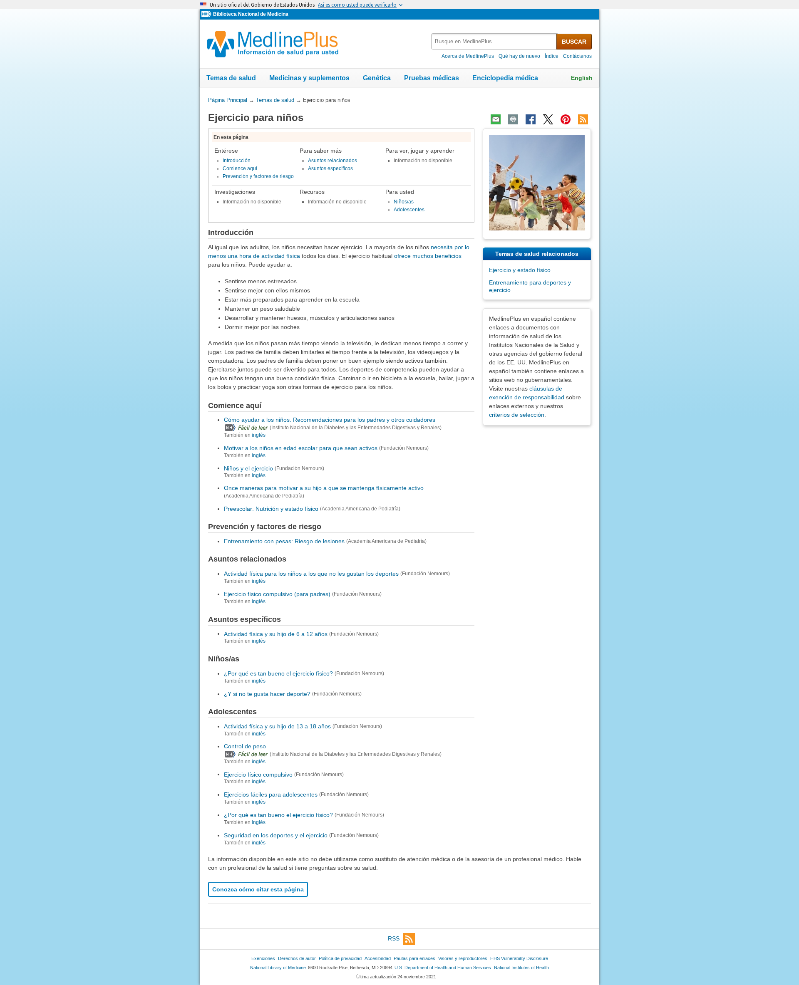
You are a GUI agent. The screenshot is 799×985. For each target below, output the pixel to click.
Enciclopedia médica (505, 78)
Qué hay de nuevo (519, 56)
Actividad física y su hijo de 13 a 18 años (277, 726)
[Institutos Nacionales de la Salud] (207, 14)
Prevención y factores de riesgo (258, 176)
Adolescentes (409, 210)
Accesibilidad (378, 958)
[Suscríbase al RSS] (583, 119)
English (582, 77)
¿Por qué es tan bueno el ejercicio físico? (278, 673)
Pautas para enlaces (414, 958)
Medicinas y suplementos (309, 78)
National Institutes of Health (521, 967)
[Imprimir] (513, 119)
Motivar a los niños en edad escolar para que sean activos (300, 448)
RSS (394, 938)
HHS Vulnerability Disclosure (519, 958)
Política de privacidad (340, 958)
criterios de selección (516, 414)
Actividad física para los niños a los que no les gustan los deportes (311, 573)
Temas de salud (231, 78)
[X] (548, 119)
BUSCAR (574, 41)
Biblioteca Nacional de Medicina (250, 14)
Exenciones (263, 958)
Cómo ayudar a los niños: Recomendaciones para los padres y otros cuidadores (329, 419)
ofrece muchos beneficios (428, 255)
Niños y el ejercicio (248, 468)
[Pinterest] (565, 119)
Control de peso (245, 746)
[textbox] (494, 41)
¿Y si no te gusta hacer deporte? (267, 693)
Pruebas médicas (431, 78)
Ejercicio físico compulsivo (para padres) (277, 594)
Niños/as (404, 202)
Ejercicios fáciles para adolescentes (271, 794)
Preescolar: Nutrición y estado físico (271, 508)
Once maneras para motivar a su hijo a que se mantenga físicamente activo (324, 488)
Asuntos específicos (330, 168)
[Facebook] (530, 119)
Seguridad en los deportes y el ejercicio (276, 835)
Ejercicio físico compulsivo (258, 774)
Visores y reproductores (462, 958)
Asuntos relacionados (332, 160)
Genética (377, 78)
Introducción (237, 160)
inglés (259, 435)
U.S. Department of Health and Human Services (443, 967)
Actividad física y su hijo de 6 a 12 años (276, 633)
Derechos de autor (297, 958)
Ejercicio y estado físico (520, 270)
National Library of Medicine (278, 967)
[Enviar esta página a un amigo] (496, 119)
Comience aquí (240, 168)
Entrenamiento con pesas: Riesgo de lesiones (284, 541)
